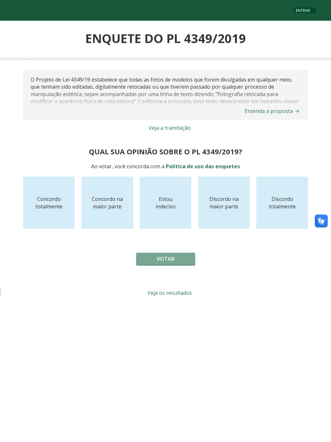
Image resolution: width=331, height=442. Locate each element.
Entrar (303, 10)
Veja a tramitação (169, 127)
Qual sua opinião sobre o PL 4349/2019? (165, 151)
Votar (166, 258)
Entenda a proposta (272, 111)
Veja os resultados (169, 292)
